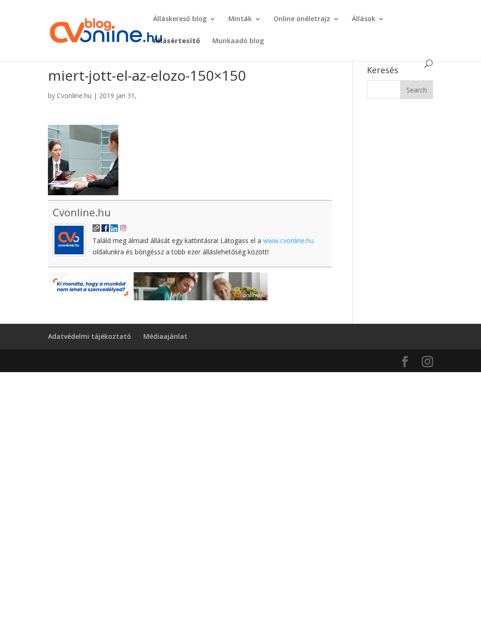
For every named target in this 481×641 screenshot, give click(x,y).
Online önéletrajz (301, 19)
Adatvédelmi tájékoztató (89, 336)
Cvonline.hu (74, 95)
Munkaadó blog (238, 41)
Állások (363, 19)
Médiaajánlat (165, 336)
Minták (240, 19)
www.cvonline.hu (288, 240)
